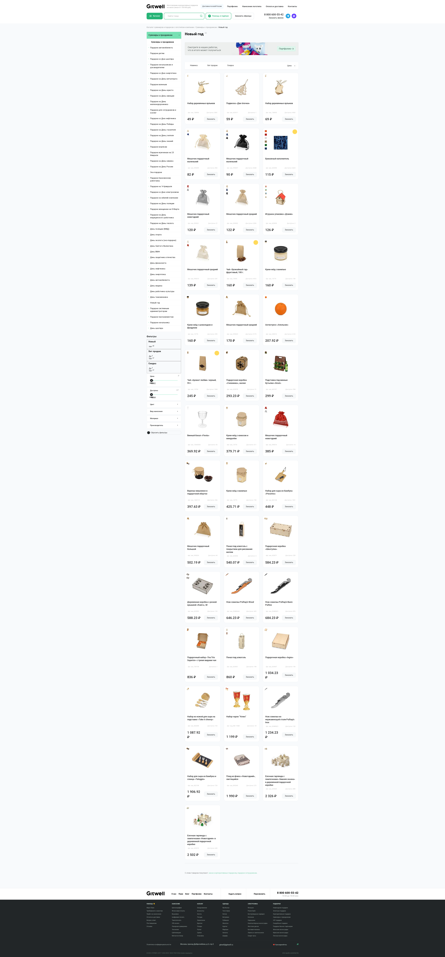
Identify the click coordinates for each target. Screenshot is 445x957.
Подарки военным (158, 84)
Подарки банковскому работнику (160, 179)
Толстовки (226, 911)
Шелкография (177, 908)
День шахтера (156, 328)
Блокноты (200, 911)
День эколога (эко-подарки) (163, 240)
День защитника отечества (162, 257)
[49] (163, 380)
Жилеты (225, 923)
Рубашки (225, 920)
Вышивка (175, 914)
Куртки (224, 926)
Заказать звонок (276, 18)
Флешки (251, 908)
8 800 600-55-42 (287, 892)
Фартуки (225, 929)
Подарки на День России (161, 167)
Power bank (252, 911)
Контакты (292, 6)
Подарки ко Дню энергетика (163, 73)
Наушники (251, 920)
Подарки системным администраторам (159, 309)
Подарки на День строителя (163, 130)
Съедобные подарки (280, 923)
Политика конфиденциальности (159, 944)
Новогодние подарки (280, 908)
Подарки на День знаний (161, 141)
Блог (187, 894)
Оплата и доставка (274, 6)
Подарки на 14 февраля (161, 186)
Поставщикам (152, 923)
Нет (151, 346)
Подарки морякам (158, 147)
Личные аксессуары (280, 936)
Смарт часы (252, 936)
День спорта (156, 235)
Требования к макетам (155, 911)
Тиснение (175, 929)
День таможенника (159, 297)
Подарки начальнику (160, 322)
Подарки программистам (162, 317)
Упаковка (200, 936)
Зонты (199, 914)
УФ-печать (175, 923)
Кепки (224, 914)
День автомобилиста (160, 280)
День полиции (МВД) (159, 229)
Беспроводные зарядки (256, 914)
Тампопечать (176, 920)
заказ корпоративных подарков (223, 873)
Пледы (199, 926)
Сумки (199, 932)
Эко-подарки (156, 172)
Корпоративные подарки (282, 914)
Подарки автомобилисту (161, 48)
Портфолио (232, 6)
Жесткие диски (253, 926)
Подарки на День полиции (162, 203)
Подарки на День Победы (162, 124)
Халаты (225, 932)
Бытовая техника (254, 929)
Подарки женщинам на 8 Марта (164, 209)
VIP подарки (277, 920)
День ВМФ (155, 252)
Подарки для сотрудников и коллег (163, 111)
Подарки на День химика (161, 161)
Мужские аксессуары (280, 932)
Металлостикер (177, 936)
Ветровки (225, 917)
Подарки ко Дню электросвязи (164, 192)
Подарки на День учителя (162, 135)
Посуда (199, 917)
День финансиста (158, 263)
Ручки (199, 929)
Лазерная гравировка (179, 926)
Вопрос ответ (151, 920)
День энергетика (158, 274)
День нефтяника (157, 269)
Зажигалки (201, 920)
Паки (181, 894)
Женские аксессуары (280, 929)
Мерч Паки (150, 908)
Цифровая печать (178, 917)
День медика (156, 286)
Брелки (199, 923)
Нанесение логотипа (251, 6)
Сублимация (176, 932)
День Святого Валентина (161, 246)
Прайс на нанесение (154, 914)
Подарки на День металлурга (163, 79)
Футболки (225, 908)
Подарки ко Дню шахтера (162, 59)
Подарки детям (157, 53)
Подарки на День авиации (162, 96)
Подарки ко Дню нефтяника (163, 118)
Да (150, 356)
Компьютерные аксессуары (257, 923)
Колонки (251, 917)
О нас (174, 894)
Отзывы (149, 926)
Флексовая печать (178, 911)
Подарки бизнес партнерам (283, 926)
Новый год (155, 303)
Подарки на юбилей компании (164, 198)
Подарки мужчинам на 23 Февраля (162, 153)
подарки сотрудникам (247, 873)
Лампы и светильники (256, 932)
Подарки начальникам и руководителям (161, 66)
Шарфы (225, 936)
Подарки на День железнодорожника (159, 102)
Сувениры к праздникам (162, 42)
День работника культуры (162, 291)
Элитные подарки (279, 911)
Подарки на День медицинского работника (162, 216)
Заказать (211, 119)
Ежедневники (202, 908)
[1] (163, 394)
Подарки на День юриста (161, 90)
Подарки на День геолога (162, 223)
